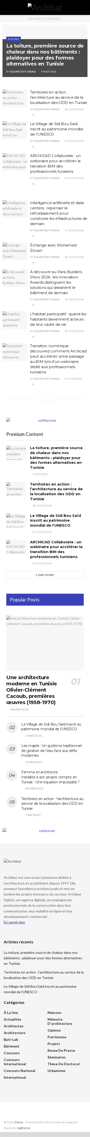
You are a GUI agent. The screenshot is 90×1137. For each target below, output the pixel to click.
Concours (12, 1053)
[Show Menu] (6, 7)
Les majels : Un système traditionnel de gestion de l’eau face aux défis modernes (51, 750)
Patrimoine (57, 1037)
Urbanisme (56, 1070)
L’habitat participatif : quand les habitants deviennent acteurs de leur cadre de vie (58, 319)
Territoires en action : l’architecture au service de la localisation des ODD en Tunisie (58, 97)
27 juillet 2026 (74, 140)
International (15, 1077)
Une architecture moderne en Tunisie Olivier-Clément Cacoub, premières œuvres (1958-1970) (31, 689)
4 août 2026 (48, 71)
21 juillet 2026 (74, 177)
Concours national (19, 1070)
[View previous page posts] (40, 399)
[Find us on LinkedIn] (11, 1111)
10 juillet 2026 (74, 330)
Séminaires (57, 1057)
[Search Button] (84, 7)
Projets (54, 1044)
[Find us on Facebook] (5, 1111)
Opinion (54, 1030)
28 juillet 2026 (74, 109)
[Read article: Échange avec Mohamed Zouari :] (15, 251)
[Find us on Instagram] (18, 1111)
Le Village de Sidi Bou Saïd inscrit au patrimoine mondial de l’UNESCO (56, 129)
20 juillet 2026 (74, 256)
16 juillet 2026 (74, 299)
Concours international (15, 1061)
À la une (13, 39)
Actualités (12, 1019)
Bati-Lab (11, 1039)
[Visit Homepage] (45, 7)
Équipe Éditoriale (23, 71)
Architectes (14, 1026)
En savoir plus (14, 922)
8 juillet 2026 (73, 378)
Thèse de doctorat (64, 1064)
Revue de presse (61, 1050)
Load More (45, 574)
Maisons (55, 1012)
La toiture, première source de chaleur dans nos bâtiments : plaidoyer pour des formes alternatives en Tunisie (45, 55)
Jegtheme (23, 1128)
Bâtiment (12, 1046)
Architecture (14, 1033)
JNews (18, 1122)
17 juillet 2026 (74, 230)
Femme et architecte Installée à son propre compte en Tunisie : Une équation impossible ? (50, 777)
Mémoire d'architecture (60, 1021)
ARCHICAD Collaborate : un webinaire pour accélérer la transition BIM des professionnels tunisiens (56, 549)
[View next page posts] (49, 399)
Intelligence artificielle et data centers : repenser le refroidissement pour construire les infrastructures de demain (58, 213)
